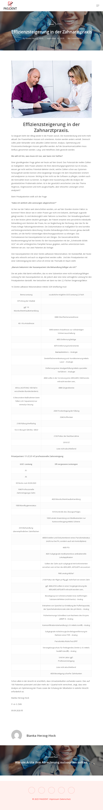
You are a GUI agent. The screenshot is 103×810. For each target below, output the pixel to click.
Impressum (54, 799)
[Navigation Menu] (97, 5)
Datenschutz (65, 799)
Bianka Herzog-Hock (34, 38)
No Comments (74, 38)
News (51, 24)
